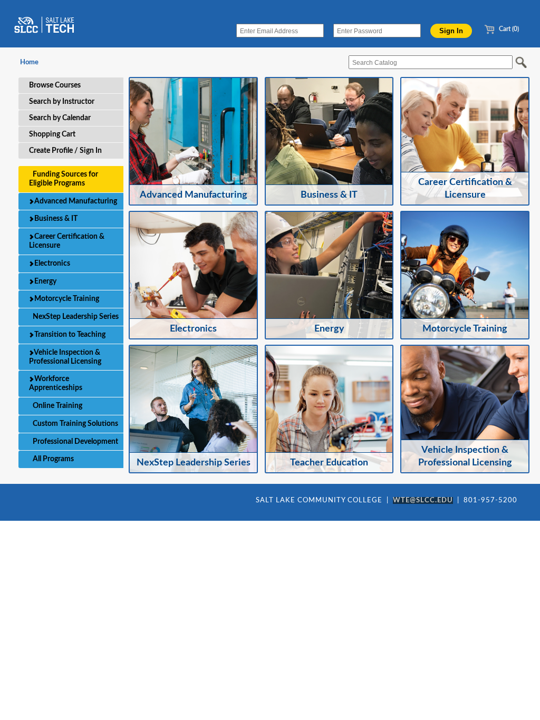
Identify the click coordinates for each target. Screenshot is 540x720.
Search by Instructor (61, 101)
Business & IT (55, 218)
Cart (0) (508, 29)
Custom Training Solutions (74, 423)
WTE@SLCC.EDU (423, 500)
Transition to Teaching (69, 334)
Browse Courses (55, 85)
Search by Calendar (60, 118)
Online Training (56, 406)
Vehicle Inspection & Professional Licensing (65, 357)
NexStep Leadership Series (75, 316)
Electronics (51, 263)
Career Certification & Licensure (66, 241)
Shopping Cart (52, 134)
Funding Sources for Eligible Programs (63, 179)
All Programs (52, 459)
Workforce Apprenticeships (55, 383)
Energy (44, 281)
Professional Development (74, 441)
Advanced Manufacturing (75, 201)
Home (29, 62)
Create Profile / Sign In (65, 150)
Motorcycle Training (66, 299)
